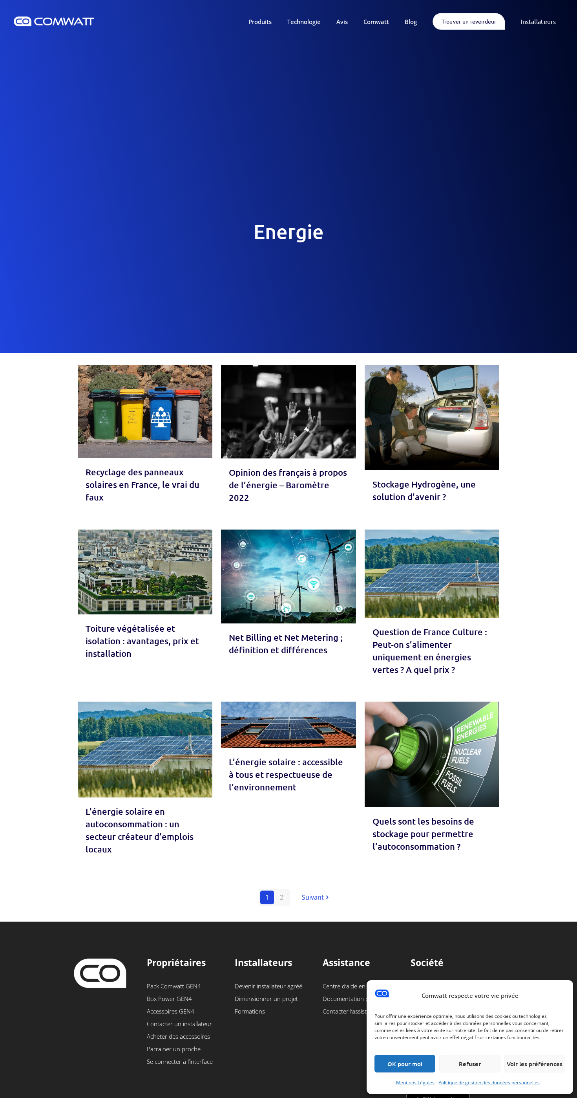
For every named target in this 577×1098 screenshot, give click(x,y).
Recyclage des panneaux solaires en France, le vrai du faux (142, 484)
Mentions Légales (415, 1082)
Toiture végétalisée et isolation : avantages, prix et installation (142, 641)
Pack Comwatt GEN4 (174, 986)
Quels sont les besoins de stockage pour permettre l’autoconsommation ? (423, 834)
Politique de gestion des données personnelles (489, 1082)
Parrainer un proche (174, 1049)
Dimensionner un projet (266, 999)
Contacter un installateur (179, 1024)
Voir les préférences (534, 1064)
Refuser (470, 1064)
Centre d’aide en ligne (351, 986)
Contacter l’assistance (351, 1011)
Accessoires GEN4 (170, 1011)
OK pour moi (404, 1064)
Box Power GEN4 (169, 999)
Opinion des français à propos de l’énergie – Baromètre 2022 (288, 485)
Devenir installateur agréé (268, 986)
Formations (250, 1011)
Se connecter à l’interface (180, 1061)
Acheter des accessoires (178, 1036)
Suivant (313, 897)
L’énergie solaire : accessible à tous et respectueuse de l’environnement (286, 774)
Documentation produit (354, 999)
